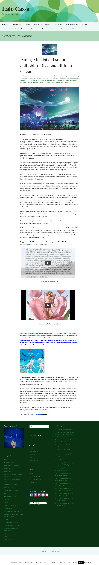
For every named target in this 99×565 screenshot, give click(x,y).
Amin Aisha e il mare (72, 76)
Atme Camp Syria (9, 462)
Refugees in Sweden (71, 80)
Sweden (55, 82)
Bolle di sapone (16, 24)
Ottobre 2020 (33, 448)
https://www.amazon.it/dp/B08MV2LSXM (33, 244)
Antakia (6, 459)
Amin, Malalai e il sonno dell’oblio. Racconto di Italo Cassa (46, 65)
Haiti (5, 493)
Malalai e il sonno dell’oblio (50, 76)
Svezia (50, 82)
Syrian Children (8, 539)
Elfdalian (67, 78)
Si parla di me (64, 29)
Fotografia (58, 24)
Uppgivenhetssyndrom (65, 82)
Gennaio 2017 (33, 457)
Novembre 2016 (34, 460)
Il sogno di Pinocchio (72, 24)
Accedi (31, 473)
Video (74, 29)
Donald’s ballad (59, 460)
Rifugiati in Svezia (25, 82)
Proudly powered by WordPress (49, 551)
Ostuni (6, 519)
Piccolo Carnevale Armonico (12, 522)
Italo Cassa (39, 76)
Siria (5, 533)
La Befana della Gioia (10, 505)
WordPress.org (33, 482)
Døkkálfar (61, 78)
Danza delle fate (53, 78)
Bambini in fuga (43, 78)
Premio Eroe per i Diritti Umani (12, 525)
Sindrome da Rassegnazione (39, 82)
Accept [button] (80, 562)
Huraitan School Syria (10, 496)
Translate (43, 505)
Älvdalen (63, 76)
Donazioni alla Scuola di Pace (42, 24)
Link (10, 29)
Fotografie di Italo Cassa (11, 490)
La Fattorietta (8, 508)
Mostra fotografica (21, 29)
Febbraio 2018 (33, 451)
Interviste (85, 24)
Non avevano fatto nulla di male (64, 430)
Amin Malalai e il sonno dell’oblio (29, 78)
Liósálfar (52, 80)
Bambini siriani (8, 471)
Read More (87, 562)
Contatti (27, 24)
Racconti (53, 29)
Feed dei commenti (35, 479)
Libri (3, 29)
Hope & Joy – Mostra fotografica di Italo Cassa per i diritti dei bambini (64, 455)
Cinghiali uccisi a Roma (10, 484)
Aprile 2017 (32, 454)
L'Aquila (6, 502)
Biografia (4, 24)
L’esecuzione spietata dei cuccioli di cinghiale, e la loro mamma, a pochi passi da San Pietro (65, 435)
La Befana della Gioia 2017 (62, 450)
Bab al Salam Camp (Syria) (11, 465)
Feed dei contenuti (34, 476)
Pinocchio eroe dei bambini (39, 29)
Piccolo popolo (60, 80)
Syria (5, 536)
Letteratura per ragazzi (43, 80)
